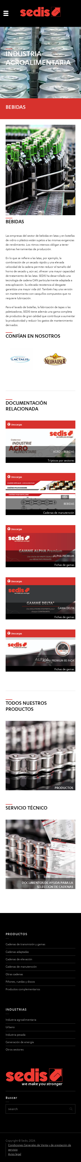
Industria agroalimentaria (21, 1019)
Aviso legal (14, 1154)
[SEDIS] (40, 13)
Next (69, 359)
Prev (11, 359)
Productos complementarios (23, 989)
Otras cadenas (14, 974)
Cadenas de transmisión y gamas (25, 944)
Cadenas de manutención (21, 966)
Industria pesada (15, 1034)
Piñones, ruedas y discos (20, 981)
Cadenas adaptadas (17, 952)
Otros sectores (15, 1049)
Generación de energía (20, 1042)
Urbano (10, 1027)
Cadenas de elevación (19, 959)
